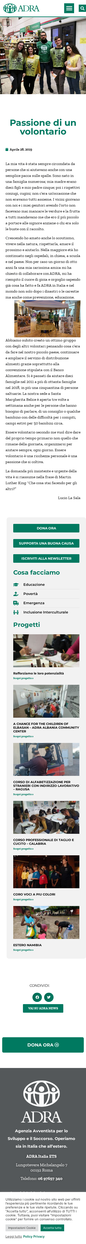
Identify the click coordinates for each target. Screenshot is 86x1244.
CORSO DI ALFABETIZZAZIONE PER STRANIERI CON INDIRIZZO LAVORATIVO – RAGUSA (46, 785)
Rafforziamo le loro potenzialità (38, 673)
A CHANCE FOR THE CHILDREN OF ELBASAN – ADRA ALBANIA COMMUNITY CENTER (46, 727)
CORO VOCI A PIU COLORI (34, 894)
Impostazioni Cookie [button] (22, 1228)
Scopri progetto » (23, 678)
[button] (69, 8)
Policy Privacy (34, 1237)
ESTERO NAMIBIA (27, 945)
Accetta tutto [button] (52, 1228)
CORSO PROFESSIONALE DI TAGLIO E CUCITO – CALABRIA (43, 842)
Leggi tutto (14, 1237)
